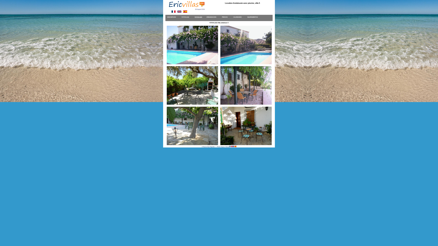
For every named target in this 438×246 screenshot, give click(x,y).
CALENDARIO (238, 17)
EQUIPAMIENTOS (253, 17)
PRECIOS (226, 17)
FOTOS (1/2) (186, 17)
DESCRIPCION (172, 17)
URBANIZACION (212, 17)
